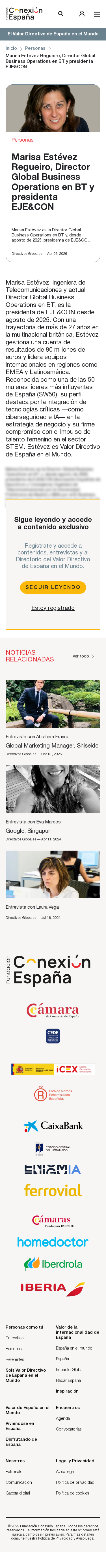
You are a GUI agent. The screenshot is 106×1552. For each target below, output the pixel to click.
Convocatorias (68, 1429)
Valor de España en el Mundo (27, 1410)
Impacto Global (69, 1370)
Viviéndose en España (20, 1426)
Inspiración (67, 1391)
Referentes (15, 1360)
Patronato (14, 1472)
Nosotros (15, 1461)
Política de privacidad (75, 1483)
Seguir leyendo (53, 587)
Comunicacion (19, 1483)
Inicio (11, 49)
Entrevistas (15, 1338)
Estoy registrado (53, 608)
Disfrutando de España (21, 1442)
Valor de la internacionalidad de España (77, 1332)
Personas (35, 49)
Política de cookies (72, 1493)
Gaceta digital (18, 1493)
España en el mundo (74, 1348)
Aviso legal (65, 1472)
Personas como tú (24, 1327)
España (62, 1359)
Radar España (68, 1381)
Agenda (63, 1419)
